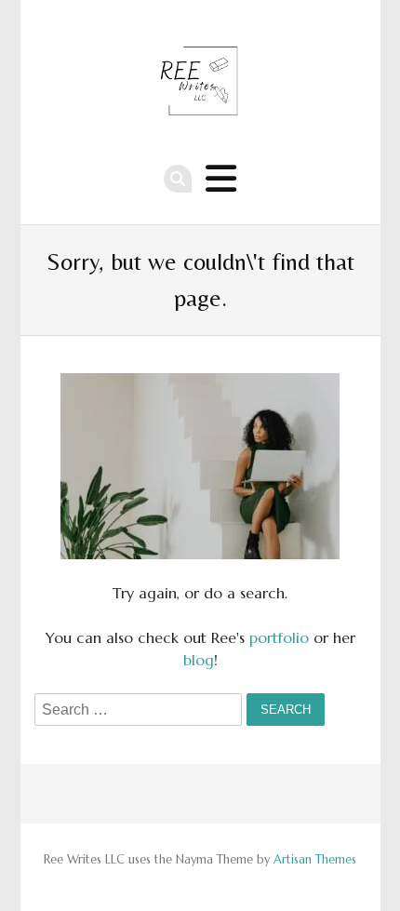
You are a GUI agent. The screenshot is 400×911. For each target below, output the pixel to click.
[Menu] (221, 179)
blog (198, 659)
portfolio (279, 637)
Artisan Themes (314, 859)
